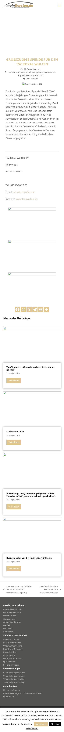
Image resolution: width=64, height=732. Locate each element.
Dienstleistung (9, 615)
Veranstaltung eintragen (14, 682)
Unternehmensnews (12, 612)
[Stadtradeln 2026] (32, 409)
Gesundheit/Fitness (12, 622)
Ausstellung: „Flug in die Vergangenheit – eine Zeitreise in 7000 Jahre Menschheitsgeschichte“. (30, 495)
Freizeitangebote (35, 72)
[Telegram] (35, 309)
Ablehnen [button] (55, 724)
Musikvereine (9, 655)
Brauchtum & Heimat (12, 649)
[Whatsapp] (23, 309)
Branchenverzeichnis (12, 609)
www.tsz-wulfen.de (26, 199)
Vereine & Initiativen (18, 72)
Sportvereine (9, 661)
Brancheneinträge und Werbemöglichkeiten (22, 693)
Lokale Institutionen (12, 642)
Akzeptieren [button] (41, 724)
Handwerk (8, 628)
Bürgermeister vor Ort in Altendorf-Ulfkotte (29, 557)
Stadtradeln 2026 (15, 431)
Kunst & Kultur (9, 652)
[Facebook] (17, 309)
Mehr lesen (32, 728)
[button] (59, 5)
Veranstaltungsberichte (13, 679)
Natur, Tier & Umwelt (12, 658)
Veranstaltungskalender (14, 672)
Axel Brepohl (32, 78)
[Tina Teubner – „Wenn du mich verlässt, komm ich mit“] (32, 344)
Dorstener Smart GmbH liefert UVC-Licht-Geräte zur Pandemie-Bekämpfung (17, 589)
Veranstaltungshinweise (14, 676)
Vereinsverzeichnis (11, 639)
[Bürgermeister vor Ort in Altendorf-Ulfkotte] (32, 535)
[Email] (40, 309)
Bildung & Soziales (11, 665)
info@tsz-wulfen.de (24, 192)
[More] (46, 309)
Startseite (47, 72)
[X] (29, 309)
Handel (6, 625)
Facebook (9, 696)
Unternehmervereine (12, 645)
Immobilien (8, 631)
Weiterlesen (13, 380)
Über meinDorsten (11, 690)
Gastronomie (9, 619)
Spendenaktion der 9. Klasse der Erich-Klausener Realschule (47, 589)
